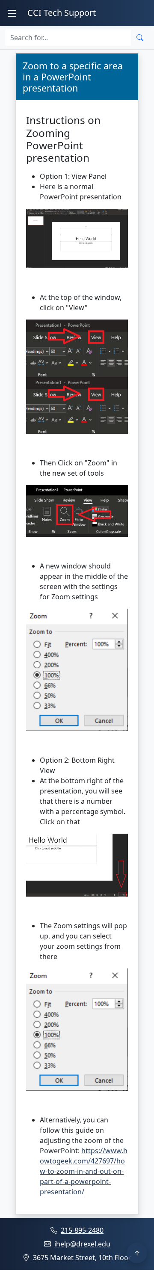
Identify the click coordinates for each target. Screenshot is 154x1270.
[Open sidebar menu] (12, 12)
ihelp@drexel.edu (82, 1244)
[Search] (140, 38)
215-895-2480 (82, 1230)
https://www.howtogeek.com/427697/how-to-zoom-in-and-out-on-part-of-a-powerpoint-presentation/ (83, 1171)
